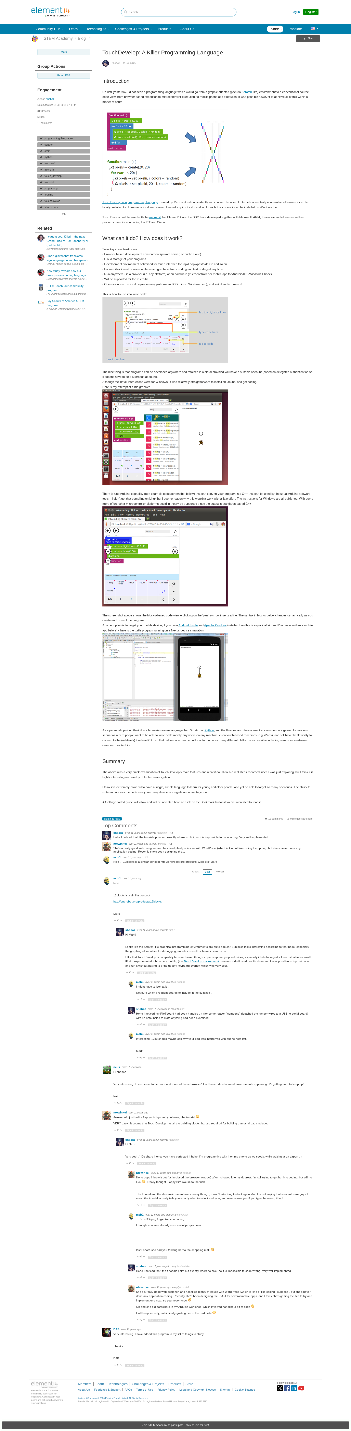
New (310, 38)
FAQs (128, 1389)
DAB (116, 1329)
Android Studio (188, 625)
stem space (51, 207)
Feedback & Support (107, 1389)
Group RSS (63, 75)
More (41, 36)
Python (209, 730)
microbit (49, 182)
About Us (84, 1389)
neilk (117, 1067)
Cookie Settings (245, 1389)
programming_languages (58, 138)
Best (207, 871)
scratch (48, 144)
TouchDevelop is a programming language (130, 202)
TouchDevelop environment (201, 961)
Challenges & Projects (148, 1384)
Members (84, 1384)
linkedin (294, 1388)
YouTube (301, 1388)
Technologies (118, 1384)
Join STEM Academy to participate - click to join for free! (175, 1425)
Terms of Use (144, 1389)
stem (47, 151)
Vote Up (115, 920)
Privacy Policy (166, 1389)
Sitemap (225, 1389)
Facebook (287, 1388)
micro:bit (155, 217)
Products (174, 1384)
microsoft (49, 163)
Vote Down (121, 920)
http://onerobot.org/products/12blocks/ (137, 901)
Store (189, 1384)
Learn (100, 1384)
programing (50, 188)
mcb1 (163, 843)
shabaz (50, 99)
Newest (220, 871)
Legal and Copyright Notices (197, 1389)
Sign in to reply (112, 818)
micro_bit (49, 169)
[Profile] (313, 29)
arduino (48, 194)
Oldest (195, 871)
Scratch (247, 92)
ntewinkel (162, 832)
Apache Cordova (215, 625)
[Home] (50, 12)
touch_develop (53, 176)
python (48, 157)
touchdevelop (52, 201)
